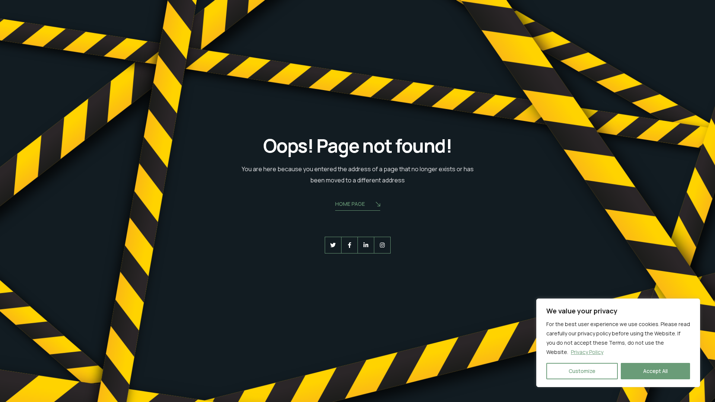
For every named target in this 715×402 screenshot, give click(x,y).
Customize (582, 370)
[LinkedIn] (366, 245)
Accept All (655, 370)
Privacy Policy (587, 351)
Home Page (350, 203)
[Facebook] (349, 245)
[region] (618, 343)
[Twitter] (333, 245)
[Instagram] (382, 245)
